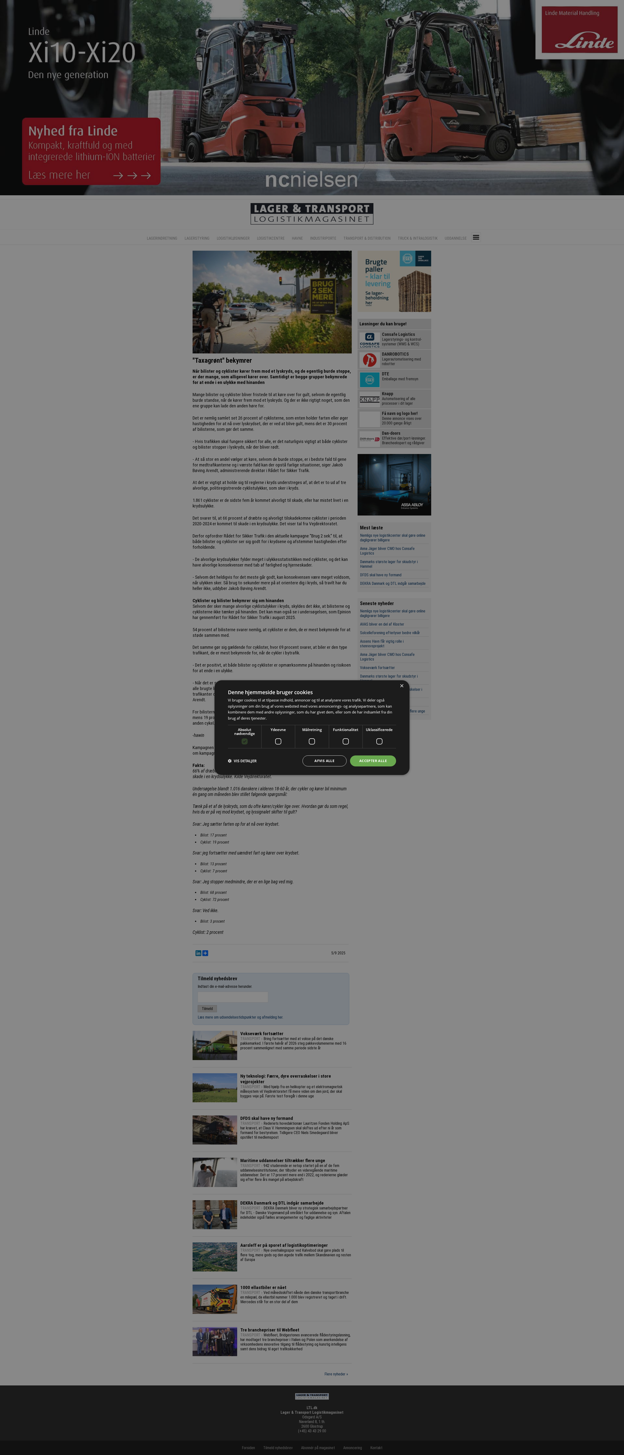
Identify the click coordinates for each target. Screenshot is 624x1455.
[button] (242, 761)
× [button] (401, 686)
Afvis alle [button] (324, 760)
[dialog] (312, 727)
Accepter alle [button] (373, 760)
